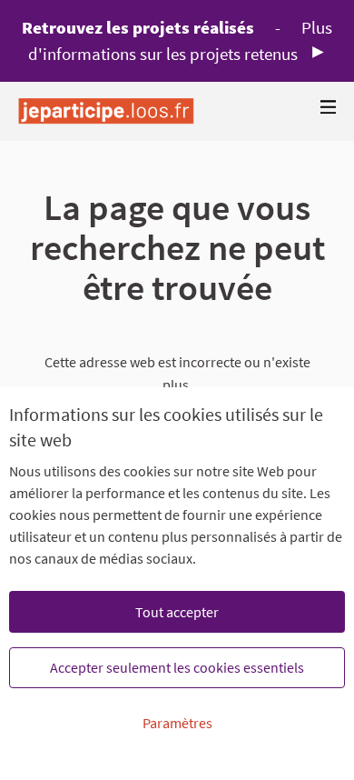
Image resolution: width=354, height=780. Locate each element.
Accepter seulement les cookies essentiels (177, 667)
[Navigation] (328, 107)
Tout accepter (177, 612)
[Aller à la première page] (106, 111)
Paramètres (177, 723)
